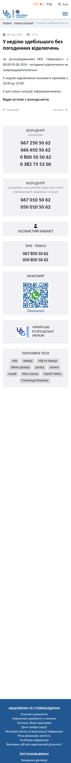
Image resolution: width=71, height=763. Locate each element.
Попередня (12, 110)
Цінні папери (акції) (34, 727)
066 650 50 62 (36, 150)
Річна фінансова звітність (34, 735)
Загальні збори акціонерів (34, 723)
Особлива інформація (34, 740)
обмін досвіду (20, 367)
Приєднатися (35, 310)
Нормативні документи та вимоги (34, 718)
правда (27, 360)
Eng (49, 4)
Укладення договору (34, 760)
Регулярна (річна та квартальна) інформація (34, 731)
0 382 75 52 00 (35, 164)
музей (12, 373)
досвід (39, 367)
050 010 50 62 (36, 207)
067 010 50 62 (36, 200)
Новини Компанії (23, 23)
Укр (35, 4)
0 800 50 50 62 (35, 157)
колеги (54, 367)
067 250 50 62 (36, 143)
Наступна (58, 110)
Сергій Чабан (52, 373)
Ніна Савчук (30, 373)
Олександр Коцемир (34, 380)
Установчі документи (34, 714)
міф (14, 360)
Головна (7, 23)
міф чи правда (47, 360)
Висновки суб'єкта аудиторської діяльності (34, 744)
